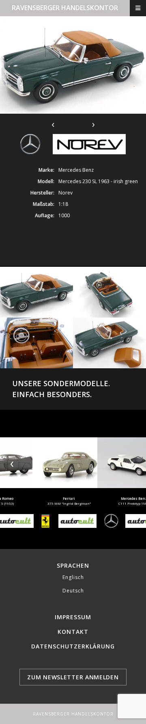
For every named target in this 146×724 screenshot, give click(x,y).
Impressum (73, 617)
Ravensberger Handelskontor (65, 7)
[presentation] (12, 462)
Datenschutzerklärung (73, 646)
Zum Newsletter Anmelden (72, 677)
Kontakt (73, 631)
